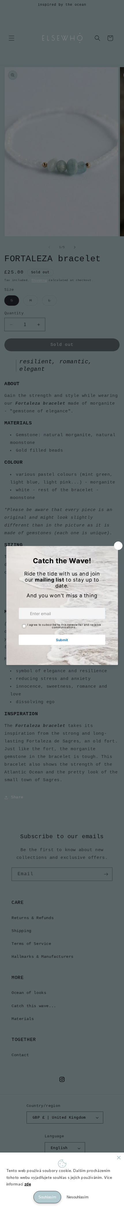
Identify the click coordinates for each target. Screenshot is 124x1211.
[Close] (119, 1158)
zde (28, 1184)
